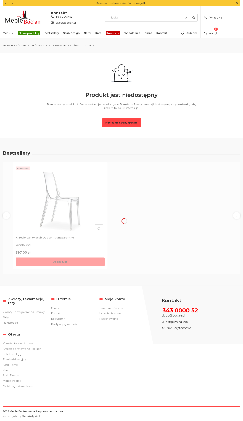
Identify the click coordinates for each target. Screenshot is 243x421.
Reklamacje (10, 322)
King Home (10, 364)
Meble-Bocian (10, 45)
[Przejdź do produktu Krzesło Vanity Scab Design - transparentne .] (60, 199)
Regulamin (58, 318)
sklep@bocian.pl (66, 22)
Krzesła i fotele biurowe (18, 343)
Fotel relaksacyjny (14, 359)
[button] (237, 3)
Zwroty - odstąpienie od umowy (24, 312)
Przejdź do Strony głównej (121, 122)
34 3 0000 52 (64, 16)
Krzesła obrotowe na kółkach (22, 348)
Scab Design (11, 375)
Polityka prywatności (64, 324)
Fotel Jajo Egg (12, 354)
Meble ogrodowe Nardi (18, 386)
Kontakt (56, 313)
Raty (6, 317)
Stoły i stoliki (27, 45)
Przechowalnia (108, 318)
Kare (6, 370)
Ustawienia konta (110, 313)
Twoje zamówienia (111, 308)
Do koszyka (60, 261)
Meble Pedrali (12, 380)
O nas (55, 308)
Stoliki (41, 45)
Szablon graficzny (21, 416)
